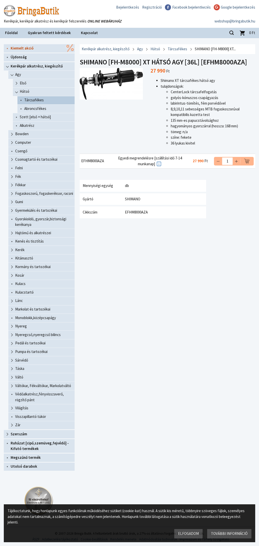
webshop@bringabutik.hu (234, 21)
